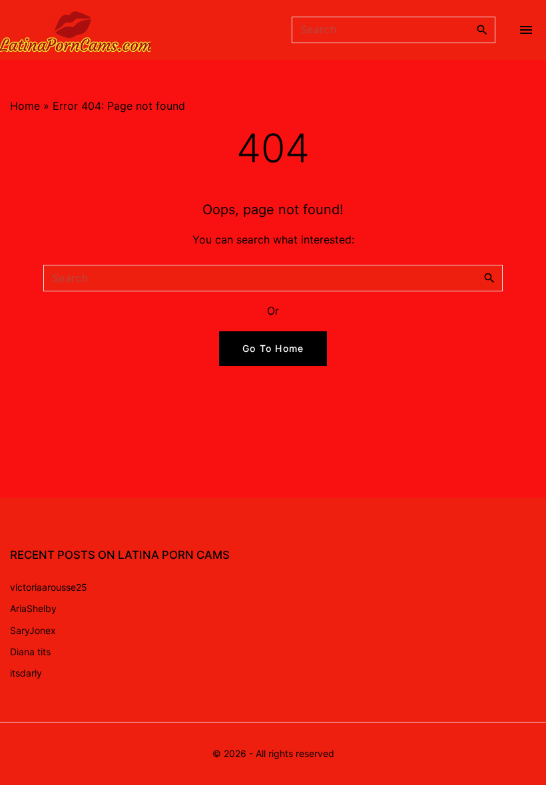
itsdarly (26, 673)
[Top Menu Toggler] (526, 30)
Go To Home (273, 348)
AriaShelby (33, 608)
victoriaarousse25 (48, 587)
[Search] (482, 29)
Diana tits (30, 651)
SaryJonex (33, 630)
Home (25, 105)
